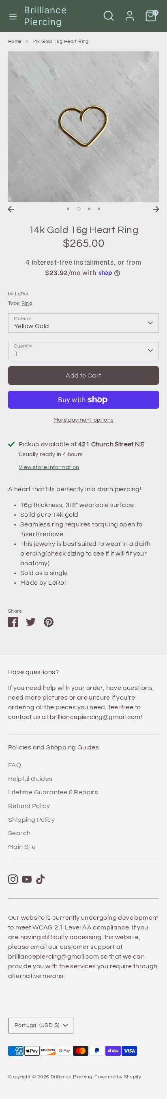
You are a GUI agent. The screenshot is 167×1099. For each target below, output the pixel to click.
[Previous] (11, 209)
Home (15, 41)
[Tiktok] (40, 879)
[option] (83, 126)
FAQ (14, 765)
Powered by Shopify (117, 1077)
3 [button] (89, 209)
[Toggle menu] (12, 16)
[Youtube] (27, 879)
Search (19, 833)
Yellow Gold (31, 326)
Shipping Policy (31, 820)
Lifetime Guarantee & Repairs (53, 792)
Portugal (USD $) (37, 1025)
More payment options (84, 420)
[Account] (130, 12)
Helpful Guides (30, 779)
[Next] (156, 209)
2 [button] (79, 209)
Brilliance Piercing (45, 15)
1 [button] (68, 209)
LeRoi (21, 294)
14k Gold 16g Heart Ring (60, 41)
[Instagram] (13, 879)
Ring (26, 303)
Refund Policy (29, 806)
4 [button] (99, 209)
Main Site (22, 847)
